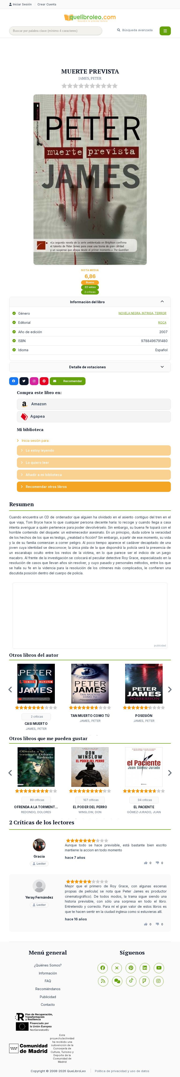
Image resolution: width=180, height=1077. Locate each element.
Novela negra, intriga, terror (142, 313)
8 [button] (111, 818)
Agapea (37, 416)
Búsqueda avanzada (137, 30)
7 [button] (104, 818)
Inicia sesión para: (35, 441)
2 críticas (90, 292)
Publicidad (48, 997)
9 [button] (118, 818)
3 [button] (97, 735)
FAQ (48, 981)
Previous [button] (10, 689)
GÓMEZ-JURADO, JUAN (144, 812)
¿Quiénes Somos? (48, 965)
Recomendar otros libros (46, 487)
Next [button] (169, 689)
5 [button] (90, 818)
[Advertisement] (94, 53)
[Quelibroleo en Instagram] (34, 381)
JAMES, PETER (90, 78)
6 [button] (97, 818)
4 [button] (83, 818)
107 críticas (90, 800)
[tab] (90, 302)
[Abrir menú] (165, 30)
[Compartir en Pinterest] (44, 381)
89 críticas (36, 800)
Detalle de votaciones (87, 367)
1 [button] (83, 735)
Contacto (48, 1005)
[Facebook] (103, 968)
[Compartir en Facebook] (13, 381)
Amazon (38, 404)
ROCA (162, 322)
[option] (36, 697)
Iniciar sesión (23, 4)
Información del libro (87, 302)
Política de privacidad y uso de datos (122, 1071)
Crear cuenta (47, 4)
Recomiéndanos (47, 989)
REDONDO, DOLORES (36, 812)
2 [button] (90, 735)
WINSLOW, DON (90, 812)
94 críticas (144, 800)
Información (48, 973)
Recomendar (72, 381)
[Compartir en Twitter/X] (24, 381)
